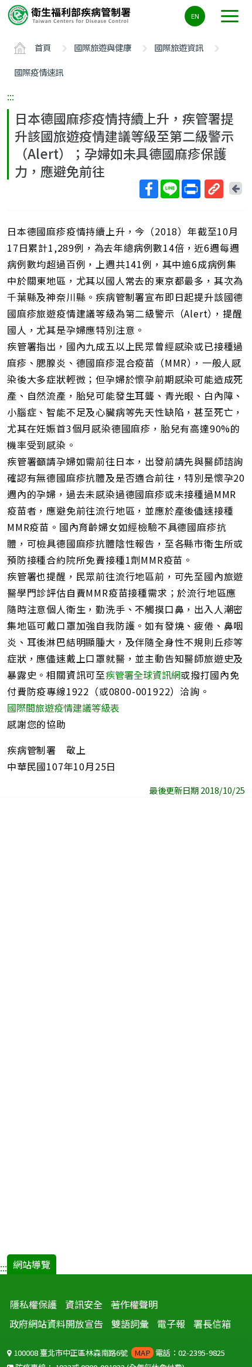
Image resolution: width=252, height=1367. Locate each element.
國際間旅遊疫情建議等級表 (63, 708)
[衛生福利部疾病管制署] (70, 14)
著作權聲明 (134, 1304)
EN (195, 16)
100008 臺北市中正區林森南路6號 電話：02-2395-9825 (118, 1352)
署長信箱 (212, 1324)
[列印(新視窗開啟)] (191, 189)
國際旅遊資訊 (178, 47)
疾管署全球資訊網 (143, 675)
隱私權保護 (33, 1304)
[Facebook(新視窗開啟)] (148, 189)
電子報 (171, 1324)
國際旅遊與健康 (102, 47)
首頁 (43, 47)
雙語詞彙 (130, 1324)
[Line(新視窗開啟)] (170, 189)
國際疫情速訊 (38, 72)
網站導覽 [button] (31, 1264)
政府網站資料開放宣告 (56, 1324)
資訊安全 (84, 1304)
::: (10, 96)
